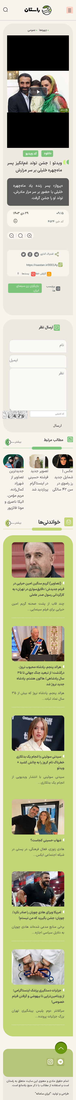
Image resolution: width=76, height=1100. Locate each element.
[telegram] (36, 254)
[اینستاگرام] (50, 1061)
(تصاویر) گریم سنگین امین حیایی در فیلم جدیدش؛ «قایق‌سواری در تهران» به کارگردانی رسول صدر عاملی (38, 589)
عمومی (31, 30)
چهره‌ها (43, 30)
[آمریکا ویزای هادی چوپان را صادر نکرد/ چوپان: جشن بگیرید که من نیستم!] (38, 889)
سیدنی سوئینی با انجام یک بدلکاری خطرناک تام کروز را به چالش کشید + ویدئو (40, 762)
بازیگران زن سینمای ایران (27, 288)
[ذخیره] (24, 221)
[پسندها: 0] (33, 274)
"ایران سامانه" (43, 1094)
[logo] (38, 10)
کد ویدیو (31, 153)
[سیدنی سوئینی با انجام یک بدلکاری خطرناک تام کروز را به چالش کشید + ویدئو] (38, 733)
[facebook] (30, 254)
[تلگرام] (60, 1061)
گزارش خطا (40, 274)
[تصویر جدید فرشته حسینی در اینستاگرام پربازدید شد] (38, 461)
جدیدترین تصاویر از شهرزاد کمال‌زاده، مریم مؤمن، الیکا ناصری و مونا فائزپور (14, 489)
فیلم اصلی (39, 164)
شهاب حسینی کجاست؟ (46, 840)
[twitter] (23, 254)
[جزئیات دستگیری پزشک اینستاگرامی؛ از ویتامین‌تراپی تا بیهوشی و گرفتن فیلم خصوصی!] (38, 967)
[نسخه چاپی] (15, 221)
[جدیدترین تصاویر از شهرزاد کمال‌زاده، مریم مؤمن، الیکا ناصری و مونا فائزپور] (13, 461)
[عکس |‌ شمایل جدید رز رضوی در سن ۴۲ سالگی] (62, 461)
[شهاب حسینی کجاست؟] (38, 817)
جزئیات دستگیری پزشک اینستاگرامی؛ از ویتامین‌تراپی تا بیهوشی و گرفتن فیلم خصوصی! (38, 996)
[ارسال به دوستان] (34, 221)
